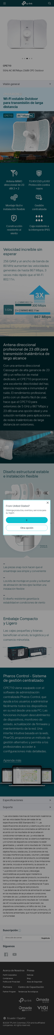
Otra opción (26, 527)
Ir (27, 520)
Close (48, 503)
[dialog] (27, 517)
